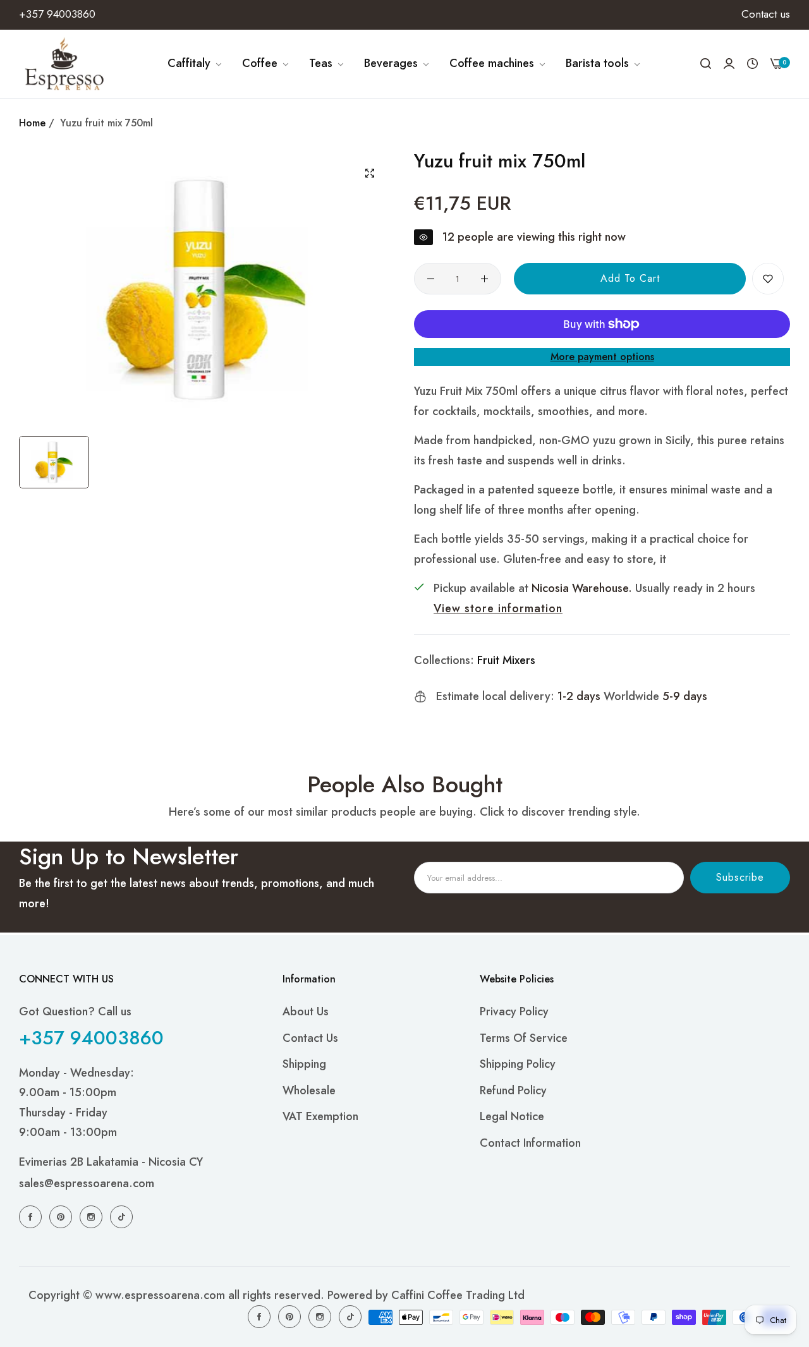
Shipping (304, 1064)
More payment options (602, 356)
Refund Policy (513, 1090)
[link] (195, 63)
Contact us (310, 1037)
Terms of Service (524, 1037)
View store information (498, 608)
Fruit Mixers (506, 660)
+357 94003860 (91, 1037)
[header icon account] (729, 63)
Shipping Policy (518, 1064)
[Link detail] (32, 1216)
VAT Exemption (320, 1116)
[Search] (705, 64)
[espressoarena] (65, 64)
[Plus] (484, 278)
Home (32, 123)
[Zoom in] (370, 173)
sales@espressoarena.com (86, 1183)
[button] (768, 278)
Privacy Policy (514, 1011)
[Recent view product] (752, 63)
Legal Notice (512, 1116)
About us (306, 1011)
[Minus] (431, 278)
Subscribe (740, 877)
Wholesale (309, 1090)
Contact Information (530, 1142)
